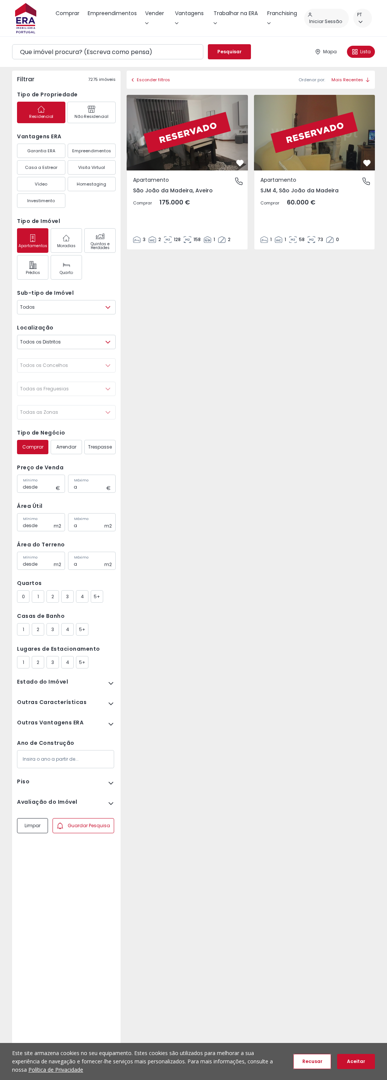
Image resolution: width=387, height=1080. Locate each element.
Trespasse (100, 447)
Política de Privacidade (55, 1069)
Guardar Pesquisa (89, 825)
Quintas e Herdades (100, 246)
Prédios (33, 272)
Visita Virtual (91, 167)
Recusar (312, 1061)
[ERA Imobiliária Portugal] (25, 18)
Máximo (81, 480)
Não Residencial (91, 116)
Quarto (66, 272)
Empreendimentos (91, 151)
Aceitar (356, 1061)
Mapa (330, 51)
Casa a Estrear (41, 167)
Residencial (41, 116)
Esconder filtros (153, 80)
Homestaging (91, 184)
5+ (97, 596)
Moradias (66, 246)
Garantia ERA (41, 151)
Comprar (32, 447)
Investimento (41, 201)
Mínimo (30, 480)
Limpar (32, 825)
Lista (365, 51)
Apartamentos (33, 246)
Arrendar (66, 447)
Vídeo (41, 184)
